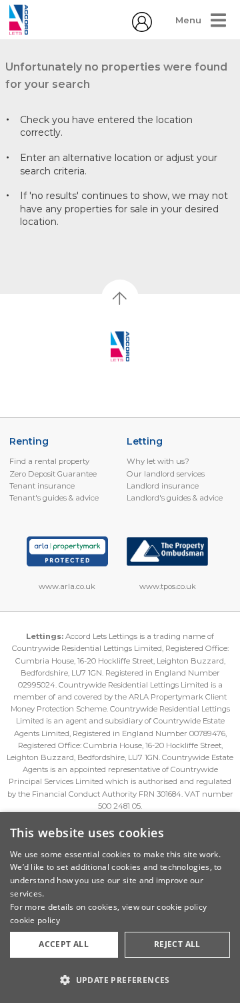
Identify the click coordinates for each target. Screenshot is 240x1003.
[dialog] (120, 907)
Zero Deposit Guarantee (53, 474)
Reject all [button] (177, 944)
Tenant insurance (42, 486)
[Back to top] (120, 346)
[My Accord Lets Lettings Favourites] (142, 29)
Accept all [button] (64, 944)
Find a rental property (49, 461)
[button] (120, 980)
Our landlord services (166, 474)
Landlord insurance (163, 486)
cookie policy (35, 920)
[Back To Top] (120, 298)
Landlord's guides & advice (175, 497)
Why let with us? (158, 461)
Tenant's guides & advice (54, 497)
